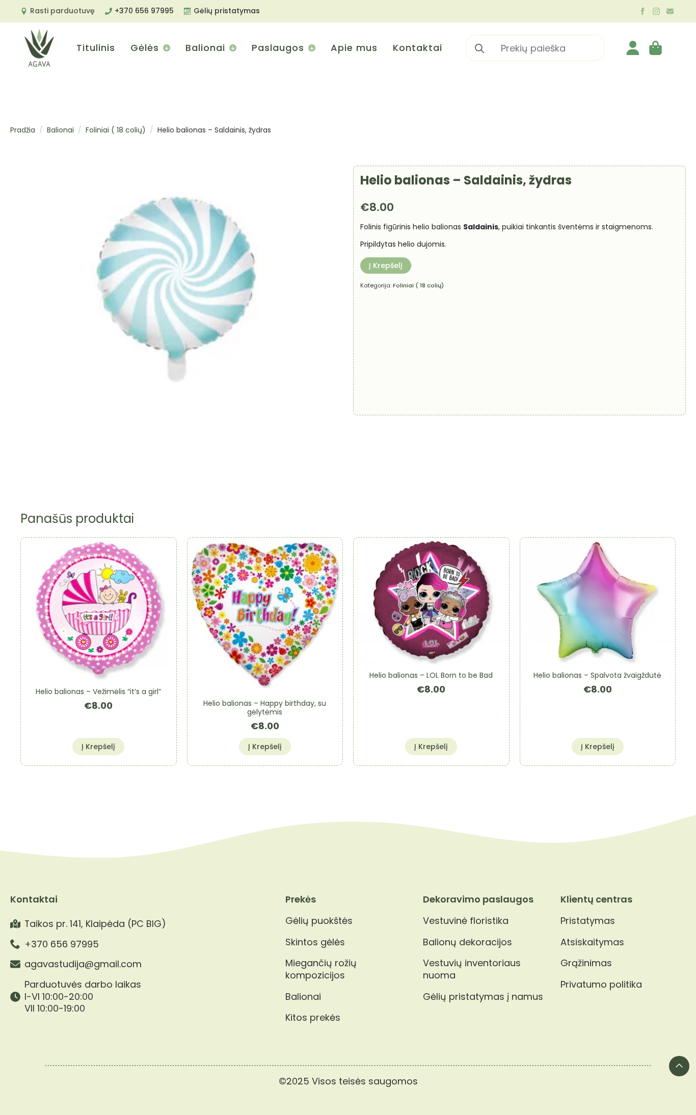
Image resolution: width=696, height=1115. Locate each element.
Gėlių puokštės (319, 921)
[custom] (670, 11)
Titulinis (95, 47)
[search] (479, 48)
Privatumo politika (601, 984)
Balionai (205, 47)
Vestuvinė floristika (465, 921)
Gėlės (144, 47)
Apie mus (354, 47)
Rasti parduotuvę (62, 11)
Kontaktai (417, 47)
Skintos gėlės (315, 942)
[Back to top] (679, 1066)
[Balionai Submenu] (232, 48)
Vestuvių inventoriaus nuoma (472, 969)
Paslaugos (278, 47)
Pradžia (22, 130)
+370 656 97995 (144, 11)
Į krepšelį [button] (98, 746)
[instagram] (656, 11)
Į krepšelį (386, 265)
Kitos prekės (312, 1018)
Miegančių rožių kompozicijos (321, 969)
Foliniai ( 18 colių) (116, 130)
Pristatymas (587, 921)
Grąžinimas (586, 963)
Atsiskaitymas (592, 942)
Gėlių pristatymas (227, 11)
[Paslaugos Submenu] (311, 48)
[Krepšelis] (656, 48)
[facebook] (642, 11)
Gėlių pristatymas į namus (483, 997)
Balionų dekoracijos (467, 942)
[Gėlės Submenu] (166, 48)
